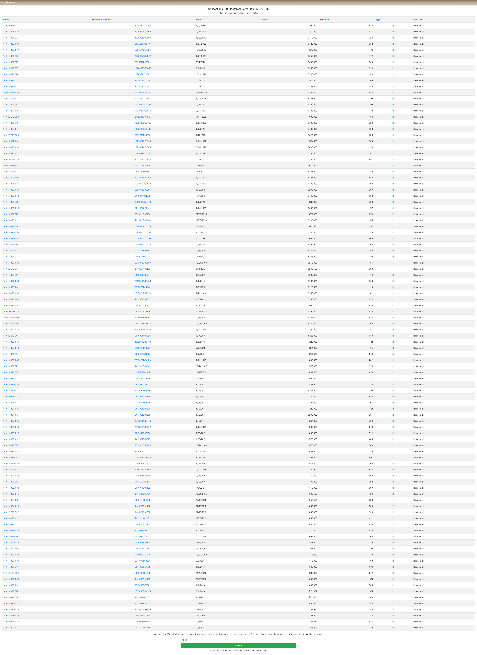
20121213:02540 (142, 627)
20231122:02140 (142, 92)
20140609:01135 (142, 567)
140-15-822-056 (11, 342)
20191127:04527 (142, 256)
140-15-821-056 (11, 56)
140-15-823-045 (11, 494)
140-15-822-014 (11, 305)
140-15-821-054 (11, 354)
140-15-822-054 (11, 488)
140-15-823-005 (11, 421)
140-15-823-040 (11, 427)
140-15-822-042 (11, 609)
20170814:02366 (143, 402)
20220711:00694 (143, 135)
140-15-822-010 (11, 141)
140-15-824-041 (11, 129)
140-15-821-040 (11, 226)
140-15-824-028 (11, 530)
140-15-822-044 (11, 348)
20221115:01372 (142, 117)
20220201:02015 (143, 159)
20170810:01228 (142, 415)
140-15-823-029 (11, 208)
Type (378, 19)
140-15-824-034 (11, 232)
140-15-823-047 (11, 98)
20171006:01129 (142, 378)
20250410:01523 (143, 50)
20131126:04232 (142, 573)
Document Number (101, 19)
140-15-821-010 (10, 62)
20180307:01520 (143, 354)
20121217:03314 (142, 621)
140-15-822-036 (11, 408)
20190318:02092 (143, 317)
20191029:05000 (143, 263)
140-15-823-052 (11, 196)
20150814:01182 (142, 524)
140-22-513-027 (11, 25)
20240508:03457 (142, 68)
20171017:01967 (142, 372)
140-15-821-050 (11, 597)
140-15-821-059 (11, 80)
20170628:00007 (143, 427)
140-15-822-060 (11, 238)
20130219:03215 (142, 603)
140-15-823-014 (11, 627)
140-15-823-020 (11, 86)
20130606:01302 (143, 585)
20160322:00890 (143, 469)
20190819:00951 (142, 275)
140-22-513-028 (11, 396)
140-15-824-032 (11, 615)
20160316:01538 (142, 475)
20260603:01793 (143, 25)
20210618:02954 (143, 190)
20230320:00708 (142, 104)
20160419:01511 (142, 463)
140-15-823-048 (11, 463)
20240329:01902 (143, 74)
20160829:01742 (143, 451)
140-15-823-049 (11, 329)
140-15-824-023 (11, 31)
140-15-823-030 (11, 147)
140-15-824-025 (11, 506)
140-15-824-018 (11, 165)
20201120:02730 (143, 214)
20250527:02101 (143, 44)
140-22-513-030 (11, 135)
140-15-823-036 (11, 293)
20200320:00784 (142, 244)
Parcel (6, 19)
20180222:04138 (143, 360)
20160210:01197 (142, 481)
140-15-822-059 (11, 92)
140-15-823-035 (11, 384)
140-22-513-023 (11, 117)
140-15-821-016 (10, 323)
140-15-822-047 (11, 50)
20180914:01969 (142, 336)
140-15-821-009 (11, 202)
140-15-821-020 (11, 74)
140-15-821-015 (10, 457)
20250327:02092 (143, 56)
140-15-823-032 (11, 554)
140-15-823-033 (11, 561)
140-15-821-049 (11, 244)
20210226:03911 (142, 208)
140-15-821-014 (10, 275)
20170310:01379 (142, 439)
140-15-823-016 (11, 110)
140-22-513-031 (10, 269)
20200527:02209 (143, 238)
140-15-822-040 (11, 171)
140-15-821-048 (11, 123)
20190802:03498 (143, 281)
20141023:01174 (142, 554)
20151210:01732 (142, 512)
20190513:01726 (142, 311)
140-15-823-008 (11, 317)
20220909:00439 (142, 129)
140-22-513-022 (11, 573)
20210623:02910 (143, 183)
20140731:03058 (143, 561)
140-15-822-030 (11, 281)
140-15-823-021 (11, 390)
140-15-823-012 (11, 518)
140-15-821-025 (11, 214)
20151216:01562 (142, 506)
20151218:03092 (142, 500)
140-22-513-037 (11, 512)
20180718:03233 (143, 348)
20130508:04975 (143, 591)
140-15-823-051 (11, 585)
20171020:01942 (142, 366)
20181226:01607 (142, 323)
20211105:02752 (142, 171)
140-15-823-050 (11, 579)
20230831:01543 (143, 98)
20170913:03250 (143, 390)
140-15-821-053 (11, 104)
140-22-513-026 (11, 159)
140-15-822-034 (11, 475)
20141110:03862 (142, 548)
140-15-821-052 (11, 524)
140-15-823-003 (11, 299)
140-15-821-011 (10, 591)
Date (198, 19)
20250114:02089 (143, 62)
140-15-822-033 (11, 190)
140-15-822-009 (11, 44)
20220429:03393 (142, 153)
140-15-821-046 (11, 536)
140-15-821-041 (10, 567)
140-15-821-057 (10, 68)
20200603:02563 (142, 232)
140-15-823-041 (11, 287)
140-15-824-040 (11, 402)
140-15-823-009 (11, 177)
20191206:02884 (143, 250)
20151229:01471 (142, 494)
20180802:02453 (143, 342)
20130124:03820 (143, 609)
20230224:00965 (142, 110)
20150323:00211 (142, 536)
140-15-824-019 (11, 500)
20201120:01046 (142, 220)
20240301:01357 (143, 86)
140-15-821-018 (10, 445)
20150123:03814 (142, 542)
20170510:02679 (143, 433)
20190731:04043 (143, 287)
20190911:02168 (142, 269)
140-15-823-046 (11, 360)
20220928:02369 (142, 123)
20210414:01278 (142, 196)
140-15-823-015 (11, 220)
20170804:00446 (143, 421)
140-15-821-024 (11, 256)
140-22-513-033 (11, 621)
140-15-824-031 (11, 183)
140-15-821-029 (11, 366)
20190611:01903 (142, 305)
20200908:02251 (143, 226)
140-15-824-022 (11, 603)
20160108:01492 (142, 488)
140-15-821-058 (11, 372)
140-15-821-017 (10, 481)
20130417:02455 (143, 597)
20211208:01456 (142, 165)
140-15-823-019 (11, 439)
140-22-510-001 (10, 336)
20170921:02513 (142, 384)
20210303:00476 (143, 202)
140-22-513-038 (11, 311)
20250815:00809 (143, 37)
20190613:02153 (142, 299)
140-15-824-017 (10, 415)
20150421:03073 (143, 530)
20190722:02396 (143, 293)
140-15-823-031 (11, 250)
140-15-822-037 (11, 469)
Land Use (417, 19)
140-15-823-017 (10, 153)
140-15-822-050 (11, 451)
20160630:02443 (143, 457)
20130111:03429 (142, 615)
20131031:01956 (142, 579)
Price (264, 19)
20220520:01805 (143, 147)
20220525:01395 (143, 141)
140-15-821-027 (10, 37)
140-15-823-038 (11, 263)
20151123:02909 (142, 518)
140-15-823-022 (11, 542)
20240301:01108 (142, 80)
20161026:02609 (143, 445)
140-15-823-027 (11, 433)
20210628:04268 (143, 177)
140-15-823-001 (11, 548)
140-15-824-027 (11, 378)
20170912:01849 (142, 396)
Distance (324, 19)
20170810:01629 (142, 408)
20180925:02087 (143, 329)
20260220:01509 (143, 31)
